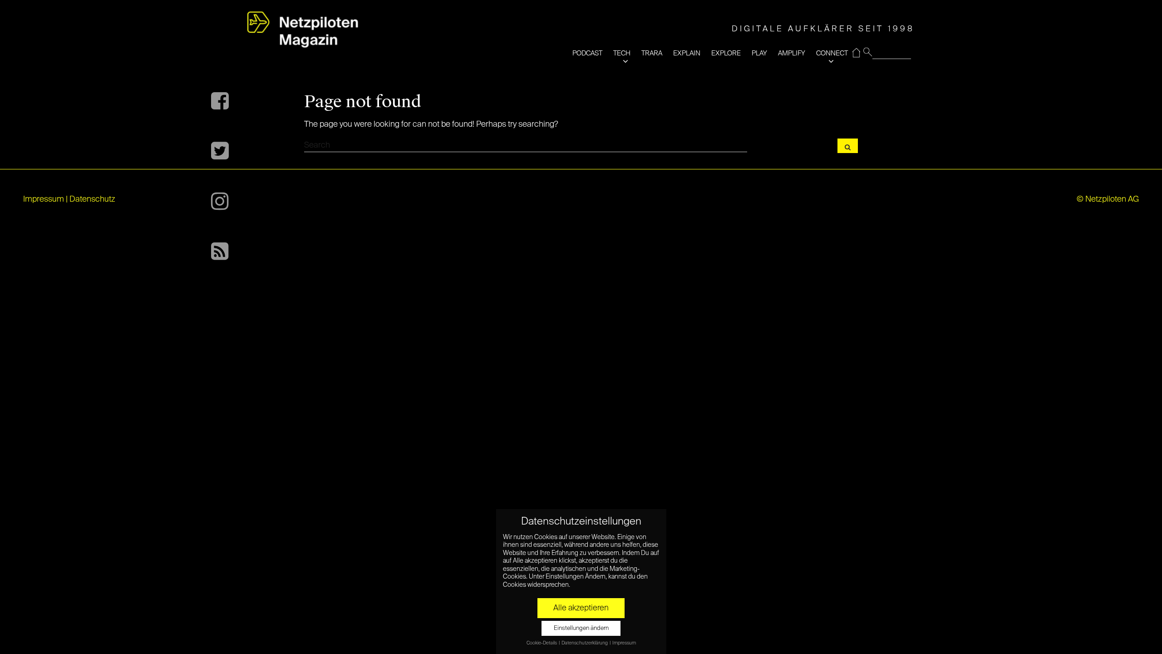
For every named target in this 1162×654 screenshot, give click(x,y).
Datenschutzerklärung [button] (585, 643)
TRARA (651, 53)
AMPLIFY (791, 53)
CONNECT (832, 53)
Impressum (43, 199)
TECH (621, 53)
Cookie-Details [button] (542, 643)
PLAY (759, 53)
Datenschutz (92, 199)
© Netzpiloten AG (1108, 199)
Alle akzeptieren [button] (581, 608)
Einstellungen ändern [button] (581, 628)
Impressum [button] (624, 643)
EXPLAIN (686, 53)
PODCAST (587, 53)
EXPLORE (726, 53)
